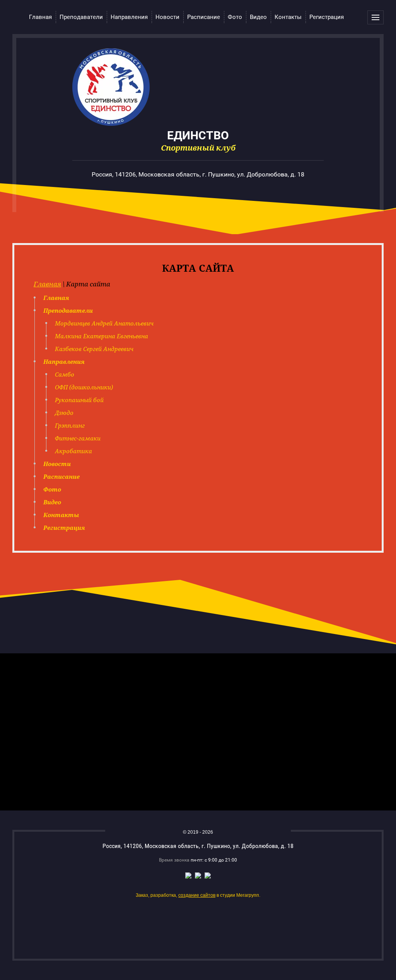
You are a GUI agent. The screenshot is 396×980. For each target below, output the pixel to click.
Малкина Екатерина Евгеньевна (101, 335)
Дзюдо (64, 412)
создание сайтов (196, 895)
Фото (52, 489)
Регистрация (64, 527)
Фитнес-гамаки (78, 438)
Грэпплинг (70, 425)
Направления (64, 361)
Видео (52, 502)
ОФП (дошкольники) (84, 387)
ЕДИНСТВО (198, 134)
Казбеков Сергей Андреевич (94, 348)
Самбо (64, 374)
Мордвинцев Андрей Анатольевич (104, 323)
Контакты (61, 514)
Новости (57, 463)
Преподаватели (68, 310)
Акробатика (73, 450)
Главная (47, 283)
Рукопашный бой (79, 399)
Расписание (61, 476)
